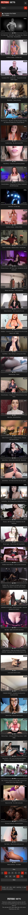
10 (6, 876)
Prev (14, 869)
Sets (8, 2)
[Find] (25, 7)
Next (14, 879)
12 (14, 876)
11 (10, 876)
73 (21, 876)
